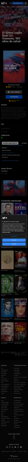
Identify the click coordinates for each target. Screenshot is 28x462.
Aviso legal (14, 451)
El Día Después (4, 407)
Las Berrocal (16, 380)
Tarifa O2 (16, 423)
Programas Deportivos (18, 389)
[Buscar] (10, 3)
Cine (8, 6)
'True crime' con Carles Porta (19, 384)
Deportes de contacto (5, 418)
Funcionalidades (17, 402)
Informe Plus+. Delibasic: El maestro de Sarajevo (20, 319)
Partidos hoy (3, 423)
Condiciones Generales (18, 405)
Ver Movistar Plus (17, 400)
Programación (4, 425)
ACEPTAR (14, 244)
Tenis (2, 413)
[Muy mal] (6, 87)
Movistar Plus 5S (17, 393)
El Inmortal (16, 375)
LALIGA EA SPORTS (4, 404)
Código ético (16, 407)
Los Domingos (16, 371)
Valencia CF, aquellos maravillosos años (11, 154)
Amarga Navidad (17, 373)
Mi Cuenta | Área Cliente (18, 404)
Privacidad (20, 451)
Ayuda (14, 438)
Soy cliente (15, 92)
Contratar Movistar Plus (18, 409)
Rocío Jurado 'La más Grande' (20, 382)
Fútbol (13, 6)
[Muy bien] (13, 87)
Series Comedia (4, 387)
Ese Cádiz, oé (5, 157)
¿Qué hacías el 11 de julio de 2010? (19, 342)
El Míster (16, 294)
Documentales (4, 389)
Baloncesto (3, 411)
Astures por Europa (6, 150)
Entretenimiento (4, 391)
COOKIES (24, 451)
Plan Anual (16, 420)
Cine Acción (3, 375)
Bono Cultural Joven (18, 422)
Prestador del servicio (6, 451)
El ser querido (16, 368)
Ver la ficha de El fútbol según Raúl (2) (10, 160)
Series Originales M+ (5, 384)
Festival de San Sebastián (19, 386)
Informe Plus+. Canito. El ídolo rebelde (6, 319)
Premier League (4, 405)
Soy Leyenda (4, 270)
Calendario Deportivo (5, 422)
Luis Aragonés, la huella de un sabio (7, 342)
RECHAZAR (14, 240)
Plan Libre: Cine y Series (18, 414)
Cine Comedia (4, 373)
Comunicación (17, 427)
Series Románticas (4, 386)
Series (3, 6)
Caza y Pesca (16, 391)
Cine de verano (4, 378)
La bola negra (16, 370)
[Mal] (8, 87)
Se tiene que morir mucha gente (20, 377)
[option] (8, 188)
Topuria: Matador (4, 416)
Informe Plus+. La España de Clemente (19, 271)
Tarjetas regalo (17, 425)
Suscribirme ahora (17, 3)
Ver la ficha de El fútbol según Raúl (14, 145)
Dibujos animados (17, 387)
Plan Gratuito (16, 418)
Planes (15, 416)
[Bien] (11, 87)
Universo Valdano (4, 409)
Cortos (2, 377)
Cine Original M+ (4, 370)
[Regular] (10, 87)
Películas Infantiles (4, 380)
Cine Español (3, 371)
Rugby (2, 414)
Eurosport (3, 420)
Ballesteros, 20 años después (6, 295)
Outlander (16, 378)
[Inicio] (4, 3)
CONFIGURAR (14, 236)
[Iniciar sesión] (25, 3)
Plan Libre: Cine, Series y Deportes (19, 412)
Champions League (5, 402)
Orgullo (2, 393)
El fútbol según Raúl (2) (10, 143)
